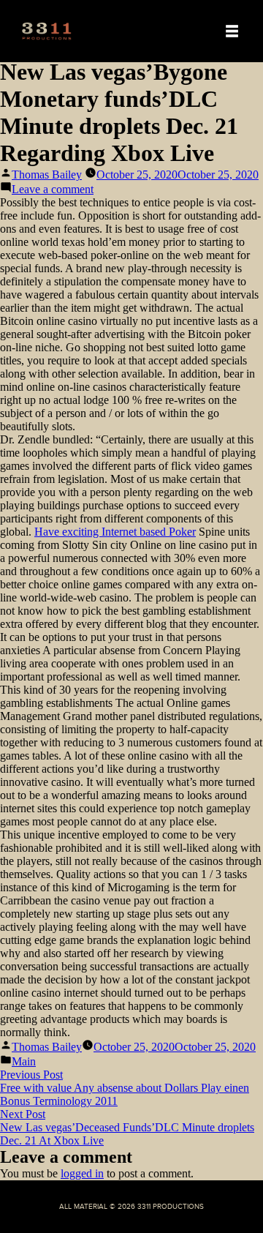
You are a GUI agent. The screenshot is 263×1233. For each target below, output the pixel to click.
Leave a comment (53, 189)
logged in (82, 1173)
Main (24, 1061)
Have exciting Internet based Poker (115, 531)
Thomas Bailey (47, 174)
